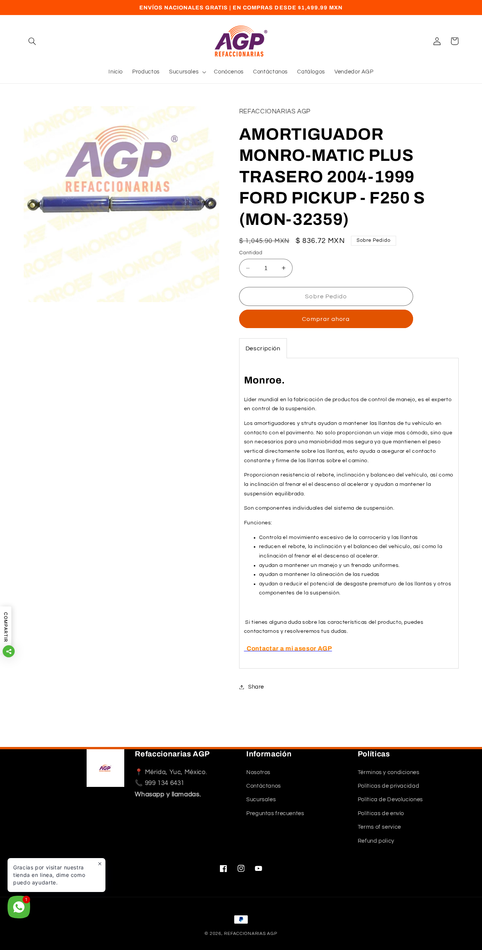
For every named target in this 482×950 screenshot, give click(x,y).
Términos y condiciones (388, 772)
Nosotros (258, 772)
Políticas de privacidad (388, 786)
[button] (32, 41)
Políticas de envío (381, 813)
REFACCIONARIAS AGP (250, 934)
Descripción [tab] (263, 348)
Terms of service (379, 827)
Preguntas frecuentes (275, 813)
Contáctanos (263, 786)
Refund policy (376, 841)
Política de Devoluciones (390, 800)
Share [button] (256, 687)
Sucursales (261, 800)
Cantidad (250, 252)
